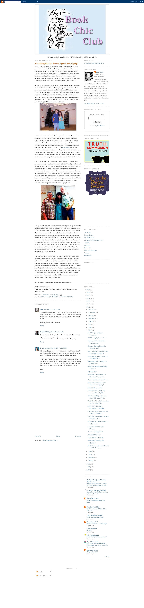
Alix (41, 309)
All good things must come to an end (97, 537)
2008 (88, 470)
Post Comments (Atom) (50, 440)
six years (89, 530)
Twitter (86, 253)
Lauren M (43, 332)
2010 (88, 464)
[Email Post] (60, 294)
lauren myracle (45, 348)
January (91, 460)
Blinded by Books (92, 550)
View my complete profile (94, 103)
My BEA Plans (92, 372)
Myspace (87, 245)
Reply (42, 325)
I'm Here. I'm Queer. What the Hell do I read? (96, 481)
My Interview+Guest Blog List (93, 240)
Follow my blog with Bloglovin (94, 63)
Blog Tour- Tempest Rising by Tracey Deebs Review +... (97, 375)
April (90, 452)
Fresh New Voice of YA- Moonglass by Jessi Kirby (96, 407)
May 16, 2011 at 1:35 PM (58, 348)
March (91, 454)
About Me (87, 232)
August (91, 321)
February (91, 457)
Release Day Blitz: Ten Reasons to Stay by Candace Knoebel (97, 493)
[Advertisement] (52, 419)
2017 (88, 289)
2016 (88, 292)
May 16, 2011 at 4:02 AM (52, 309)
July (90, 324)
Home (58, 436)
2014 (88, 298)
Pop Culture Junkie (93, 542)
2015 (88, 295)
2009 (88, 467)
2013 (88, 301)
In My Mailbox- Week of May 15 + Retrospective (98, 357)
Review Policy (88, 235)
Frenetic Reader (92, 528)
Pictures (70, 296)
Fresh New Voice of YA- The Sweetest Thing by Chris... (97, 392)
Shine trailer (65, 147)
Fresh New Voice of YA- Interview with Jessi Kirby (98, 417)
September (92, 318)
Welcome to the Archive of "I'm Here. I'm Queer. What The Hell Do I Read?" (97, 484)
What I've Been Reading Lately (95, 517)
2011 (88, 307)
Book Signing (46, 296)
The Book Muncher (93, 535)
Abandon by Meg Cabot (95, 432)
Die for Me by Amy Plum (95, 438)
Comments (43, 576)
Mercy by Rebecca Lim (95, 388)
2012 (88, 304)
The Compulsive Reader (94, 515)
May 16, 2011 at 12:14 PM (55, 332)
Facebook (87, 248)
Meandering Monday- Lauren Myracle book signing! (97, 384)
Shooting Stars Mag (93, 507)
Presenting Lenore (92, 498)
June (90, 327)
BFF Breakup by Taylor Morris (97, 338)
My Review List (89, 237)
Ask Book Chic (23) (94, 435)
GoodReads (87, 255)
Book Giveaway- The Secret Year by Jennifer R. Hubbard (98, 352)
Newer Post (38, 436)
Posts (40, 572)
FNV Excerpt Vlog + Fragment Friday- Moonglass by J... (97, 397)
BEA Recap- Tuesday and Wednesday (96, 334)
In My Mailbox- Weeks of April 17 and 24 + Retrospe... (98, 447)
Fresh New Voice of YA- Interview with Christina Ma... (98, 402)
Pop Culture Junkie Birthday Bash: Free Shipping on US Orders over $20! (97, 544)
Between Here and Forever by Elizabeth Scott (97, 347)
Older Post (78, 436)
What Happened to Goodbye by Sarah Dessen (97, 362)
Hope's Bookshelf (92, 522)
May (90, 330)
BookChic (99, 72)
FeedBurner (100, 126)
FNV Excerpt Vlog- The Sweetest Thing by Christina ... (98, 412)
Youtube (87, 243)
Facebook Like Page (90, 250)
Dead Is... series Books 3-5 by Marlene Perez (97, 342)
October (91, 315)
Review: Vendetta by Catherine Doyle (97, 524)
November (92, 313)
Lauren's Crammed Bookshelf (96, 490)
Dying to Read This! (92, 552)
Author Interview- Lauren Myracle (98, 380)
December (92, 310)
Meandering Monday (59, 296)
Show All (107, 556)
